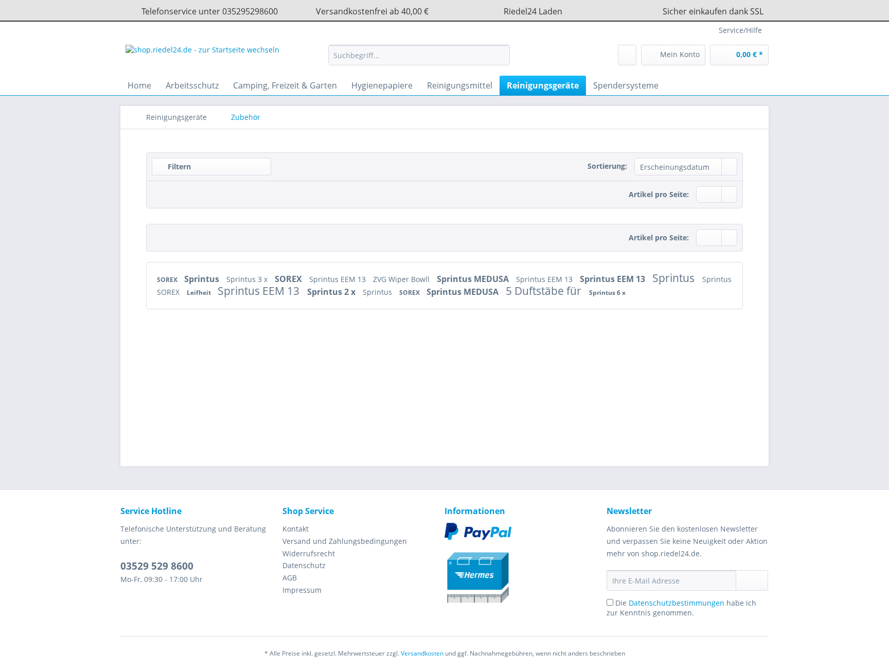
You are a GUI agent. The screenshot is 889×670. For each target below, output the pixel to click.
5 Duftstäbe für (545, 291)
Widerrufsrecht (308, 553)
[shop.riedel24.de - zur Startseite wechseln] (202, 57)
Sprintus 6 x (607, 292)
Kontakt (295, 529)
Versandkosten (422, 653)
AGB (289, 578)
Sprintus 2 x (332, 291)
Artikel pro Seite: (659, 194)
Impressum (302, 590)
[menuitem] (419, 60)
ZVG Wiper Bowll (402, 279)
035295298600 (250, 11)
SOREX (168, 279)
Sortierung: (607, 166)
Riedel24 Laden (533, 11)
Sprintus (202, 279)
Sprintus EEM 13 (338, 279)
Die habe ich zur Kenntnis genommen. (681, 608)
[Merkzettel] (627, 55)
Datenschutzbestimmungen (676, 603)
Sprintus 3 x (248, 279)
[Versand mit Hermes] (522, 573)
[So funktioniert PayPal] (522, 531)
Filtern (178, 166)
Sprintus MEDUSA (474, 279)
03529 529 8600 (156, 566)
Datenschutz (304, 565)
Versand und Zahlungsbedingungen (344, 541)
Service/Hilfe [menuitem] (740, 30)
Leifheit (199, 292)
